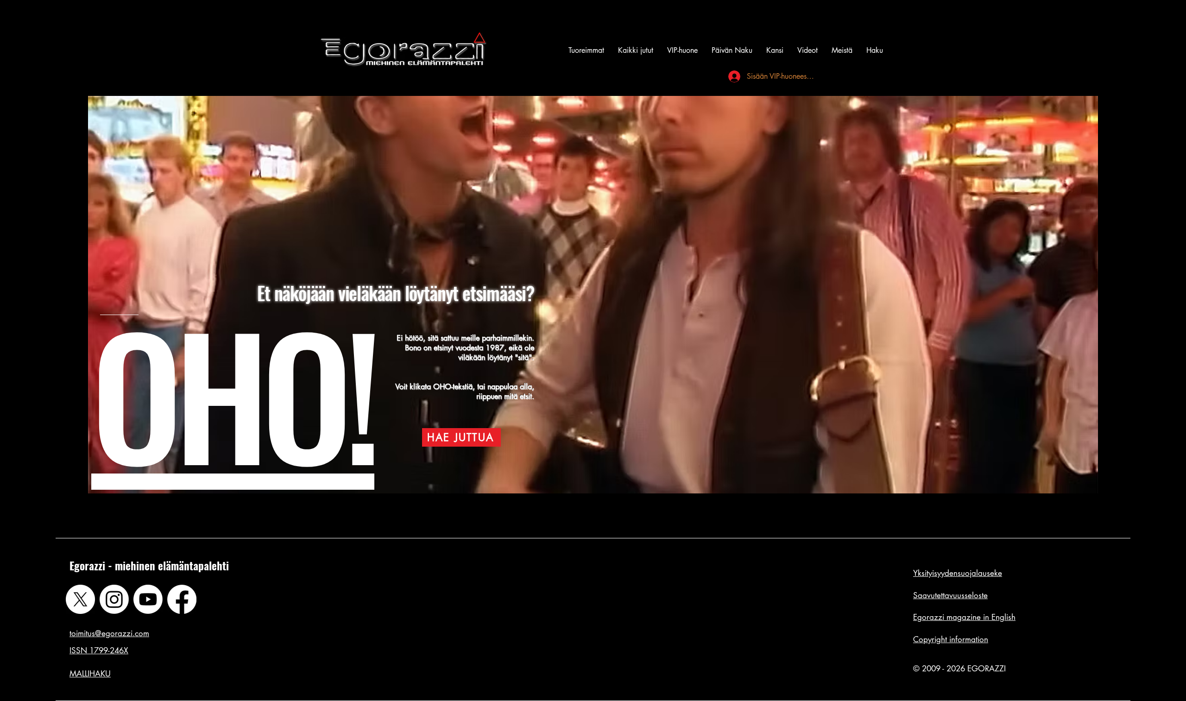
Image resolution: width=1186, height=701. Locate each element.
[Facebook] (181, 599)
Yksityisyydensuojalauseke (957, 573)
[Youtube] (148, 599)
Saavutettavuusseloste (950, 595)
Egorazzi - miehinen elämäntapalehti (149, 566)
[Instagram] (114, 599)
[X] (80, 599)
